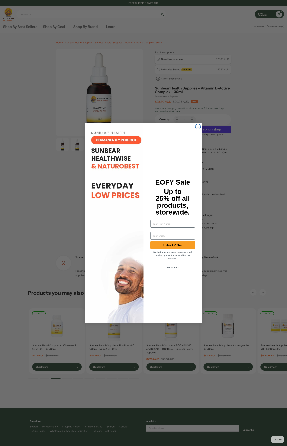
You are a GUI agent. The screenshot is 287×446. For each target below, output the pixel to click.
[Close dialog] (198, 126)
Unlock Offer (172, 245)
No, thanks (173, 267)
